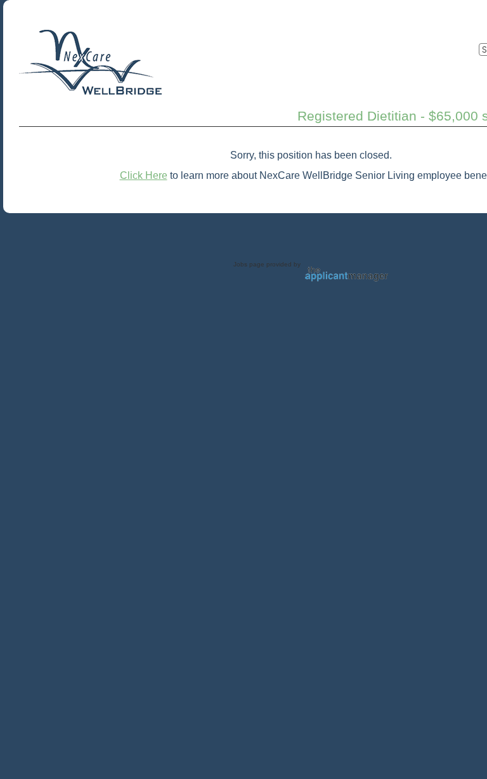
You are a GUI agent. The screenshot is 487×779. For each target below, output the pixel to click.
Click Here (143, 175)
